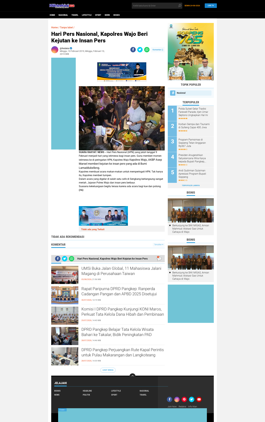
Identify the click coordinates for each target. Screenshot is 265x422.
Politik (86, 395)
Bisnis (116, 15)
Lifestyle (87, 15)
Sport (98, 15)
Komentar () (158, 50)
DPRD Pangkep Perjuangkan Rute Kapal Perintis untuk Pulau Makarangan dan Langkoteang (122, 352)
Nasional (63, 15)
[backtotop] (132, 376)
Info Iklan (192, 406)
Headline (87, 391)
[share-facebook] (133, 49)
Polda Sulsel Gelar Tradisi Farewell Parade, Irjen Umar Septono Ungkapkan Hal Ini (193, 112)
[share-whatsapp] (147, 49)
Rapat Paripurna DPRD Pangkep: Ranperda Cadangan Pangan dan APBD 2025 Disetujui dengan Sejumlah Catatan (119, 293)
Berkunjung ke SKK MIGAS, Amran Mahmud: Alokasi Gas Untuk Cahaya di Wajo (190, 228)
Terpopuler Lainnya (191, 186)
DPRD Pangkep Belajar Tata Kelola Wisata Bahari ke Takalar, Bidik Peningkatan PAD (117, 332)
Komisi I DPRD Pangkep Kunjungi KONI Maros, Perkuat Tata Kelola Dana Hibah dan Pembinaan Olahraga (122, 314)
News (107, 15)
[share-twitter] (140, 49)
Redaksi (182, 406)
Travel (74, 15)
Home (52, 15)
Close (62, 410)
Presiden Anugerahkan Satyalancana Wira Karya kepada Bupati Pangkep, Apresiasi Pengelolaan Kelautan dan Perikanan (192, 158)
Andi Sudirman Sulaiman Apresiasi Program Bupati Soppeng (192, 173)
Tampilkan (158, 245)
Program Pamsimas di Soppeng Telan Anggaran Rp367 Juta (192, 143)
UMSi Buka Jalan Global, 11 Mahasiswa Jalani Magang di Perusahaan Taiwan (121, 271)
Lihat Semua (108, 370)
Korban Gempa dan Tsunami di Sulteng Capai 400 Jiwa (194, 126)
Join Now (172, 406)
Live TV (211, 6)
